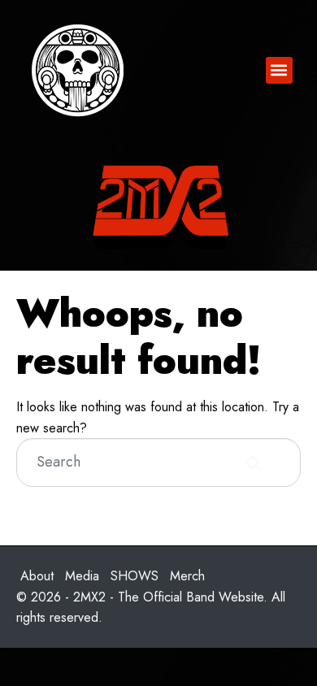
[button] (279, 70)
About (37, 576)
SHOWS (134, 576)
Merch (187, 576)
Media (82, 576)
